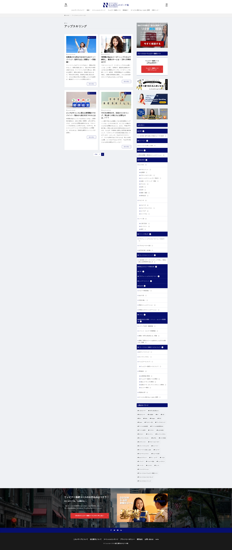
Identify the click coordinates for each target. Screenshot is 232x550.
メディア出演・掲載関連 (147, 326)
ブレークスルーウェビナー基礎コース (148, 473)
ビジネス (128, 93)
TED (160, 418)
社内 (143, 187)
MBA (146, 418)
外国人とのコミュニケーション (149, 310)
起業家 (144, 172)
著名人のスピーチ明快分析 (148, 266)
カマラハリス (142, 442)
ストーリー (143, 140)
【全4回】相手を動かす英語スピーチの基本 (152, 136)
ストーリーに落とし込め (147, 145)
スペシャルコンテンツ (98, 10)
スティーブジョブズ (144, 446)
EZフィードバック (145, 352)
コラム (142, 314)
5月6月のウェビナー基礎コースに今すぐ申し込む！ (89, 515)
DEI (140, 418)
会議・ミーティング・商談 (149, 181)
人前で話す (145, 223)
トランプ (141, 461)
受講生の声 (143, 392)
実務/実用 (143, 160)
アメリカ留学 (142, 430)
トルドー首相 (150, 461)
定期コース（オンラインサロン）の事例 (153, 384)
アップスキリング (161, 422)
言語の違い (143, 300)
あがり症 (142, 295)
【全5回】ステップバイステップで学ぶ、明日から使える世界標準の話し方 (152, 261)
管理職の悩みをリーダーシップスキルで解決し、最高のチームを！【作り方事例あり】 (116, 59)
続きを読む (91, 83)
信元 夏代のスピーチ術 (121, 543)
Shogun (153, 418)
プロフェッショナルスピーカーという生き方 (151, 239)
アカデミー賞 (149, 422)
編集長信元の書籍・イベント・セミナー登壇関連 (152, 320)
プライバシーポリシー (127, 539)
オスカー (141, 434)
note (157, 539)
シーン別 (142, 218)
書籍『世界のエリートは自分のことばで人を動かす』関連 (152, 341)
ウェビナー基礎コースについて (151, 366)
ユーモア (144, 211)
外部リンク (155, 10)
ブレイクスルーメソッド (147, 255)
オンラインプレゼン (144, 438)
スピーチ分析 (156, 453)
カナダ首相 (163, 438)
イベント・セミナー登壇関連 (148, 331)
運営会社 (140, 539)
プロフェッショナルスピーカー (149, 276)
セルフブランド (143, 457)
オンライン (145, 226)
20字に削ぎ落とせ (154, 410)
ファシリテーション (144, 469)
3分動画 (151, 414)
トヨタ (163, 457)
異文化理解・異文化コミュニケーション (151, 155)
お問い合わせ (149, 539)
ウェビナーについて (146, 361)
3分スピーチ (142, 414)
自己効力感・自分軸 (146, 250)
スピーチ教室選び (145, 290)
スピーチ (142, 200)
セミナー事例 (146, 387)
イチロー (152, 430)
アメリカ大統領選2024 (157, 426)
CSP (141, 271)
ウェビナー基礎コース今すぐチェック (152, 69)
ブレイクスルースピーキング (146, 477)
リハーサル (145, 214)
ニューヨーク (161, 461)
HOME (67, 15)
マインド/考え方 (145, 234)
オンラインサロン (145, 357)
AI (157, 414)
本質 (141, 131)
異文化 (142, 150)
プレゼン (144, 184)
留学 (143, 229)
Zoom (140, 422)
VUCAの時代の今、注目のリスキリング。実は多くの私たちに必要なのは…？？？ (115, 115)
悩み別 (142, 286)
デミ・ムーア (154, 457)
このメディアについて (77, 10)
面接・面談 (145, 192)
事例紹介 (125, 10)
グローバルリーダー (147, 175)
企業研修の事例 (146, 376)
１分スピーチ (142, 410)
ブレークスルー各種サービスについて (151, 347)
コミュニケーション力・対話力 (151, 178)
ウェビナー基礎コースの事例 (150, 379)
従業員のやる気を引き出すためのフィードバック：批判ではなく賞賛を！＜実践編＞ (81, 59)
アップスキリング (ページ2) (78, 15)
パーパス (141, 465)
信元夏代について (96, 539)
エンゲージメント (145, 281)
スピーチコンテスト (147, 208)
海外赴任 (144, 195)
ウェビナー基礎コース (114, 10)
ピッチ (157, 465)
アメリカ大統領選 (143, 426)
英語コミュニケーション (147, 305)
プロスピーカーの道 (146, 245)
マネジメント (92, 37)
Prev (96, 154)
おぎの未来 (160, 430)
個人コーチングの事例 (148, 382)
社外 (143, 189)
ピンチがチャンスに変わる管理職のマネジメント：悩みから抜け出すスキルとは (81, 114)
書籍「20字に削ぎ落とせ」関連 (149, 335)
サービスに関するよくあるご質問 (140, 10)
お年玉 (154, 438)
